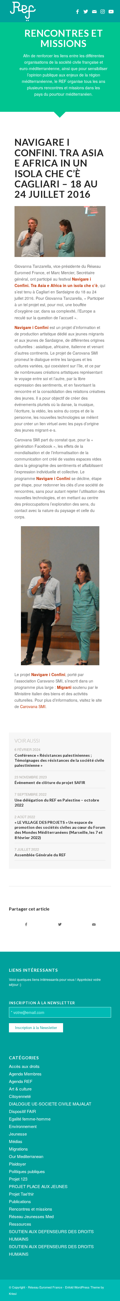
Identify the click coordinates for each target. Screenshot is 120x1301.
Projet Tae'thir (21, 1194)
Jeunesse (18, 1134)
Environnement (23, 1126)
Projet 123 (18, 1179)
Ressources (20, 1224)
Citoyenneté (20, 1096)
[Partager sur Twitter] (60, 924)
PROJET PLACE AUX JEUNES (38, 1186)
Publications (20, 1201)
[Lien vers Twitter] (86, 11)
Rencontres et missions (30, 1209)
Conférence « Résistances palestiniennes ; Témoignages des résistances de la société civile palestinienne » (59, 760)
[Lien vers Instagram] (103, 11)
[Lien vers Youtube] (111, 11)
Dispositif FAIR (22, 1111)
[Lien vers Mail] (94, 11)
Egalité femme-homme (30, 1119)
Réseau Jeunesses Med (31, 1216)
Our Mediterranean (26, 1156)
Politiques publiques (27, 1171)
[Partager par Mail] (94, 924)
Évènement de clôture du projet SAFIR (50, 782)
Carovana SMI (32, 706)
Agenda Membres (25, 1074)
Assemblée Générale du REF (40, 854)
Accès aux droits (24, 1066)
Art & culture (20, 1089)
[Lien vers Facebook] (77, 11)
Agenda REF (20, 1081)
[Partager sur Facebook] (26, 924)
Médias (15, 1141)
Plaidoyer (17, 1164)
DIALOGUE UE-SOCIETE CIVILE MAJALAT (50, 1104)
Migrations (18, 1149)
